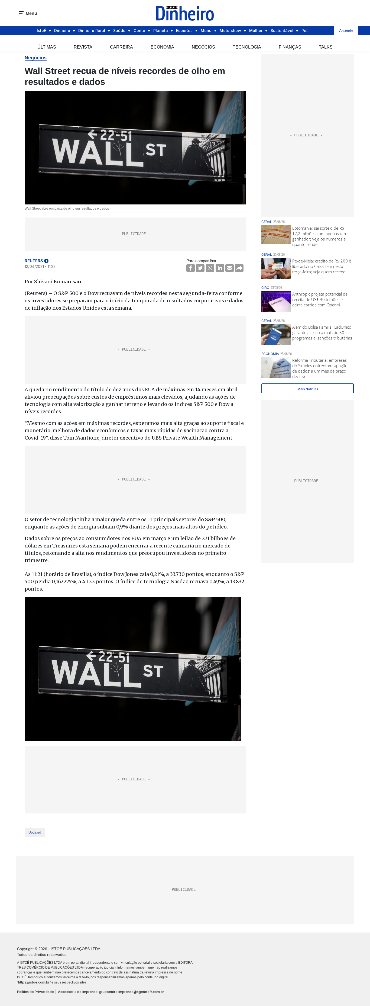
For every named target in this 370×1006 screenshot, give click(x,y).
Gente (139, 30)
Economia (162, 47)
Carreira (121, 47)
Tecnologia (247, 47)
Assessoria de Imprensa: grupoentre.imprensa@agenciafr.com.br (111, 992)
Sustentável (282, 30)
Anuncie (346, 30)
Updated (34, 832)
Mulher (255, 30)
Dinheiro (62, 30)
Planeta (160, 30)
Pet (304, 30)
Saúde (119, 30)
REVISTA (83, 47)
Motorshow (230, 30)
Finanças (290, 47)
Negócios (203, 47)
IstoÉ (41, 30)
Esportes (184, 30)
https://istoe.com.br (34, 982)
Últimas (46, 47)
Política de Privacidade (35, 992)
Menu (206, 30)
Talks (326, 47)
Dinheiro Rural (91, 30)
